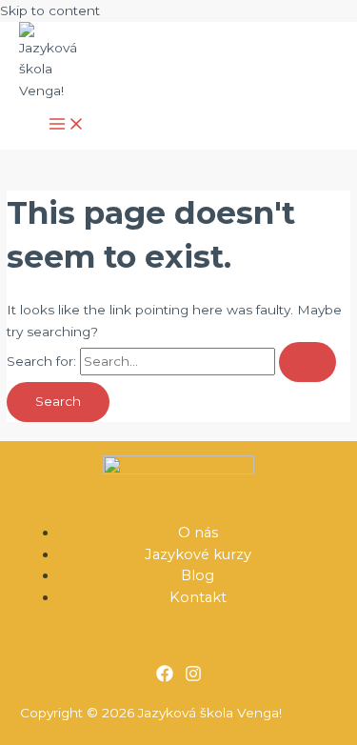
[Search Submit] (307, 362)
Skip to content (50, 10)
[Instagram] (193, 677)
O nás (198, 532)
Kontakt (198, 597)
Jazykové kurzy (198, 554)
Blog (197, 575)
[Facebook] (164, 677)
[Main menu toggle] (66, 125)
